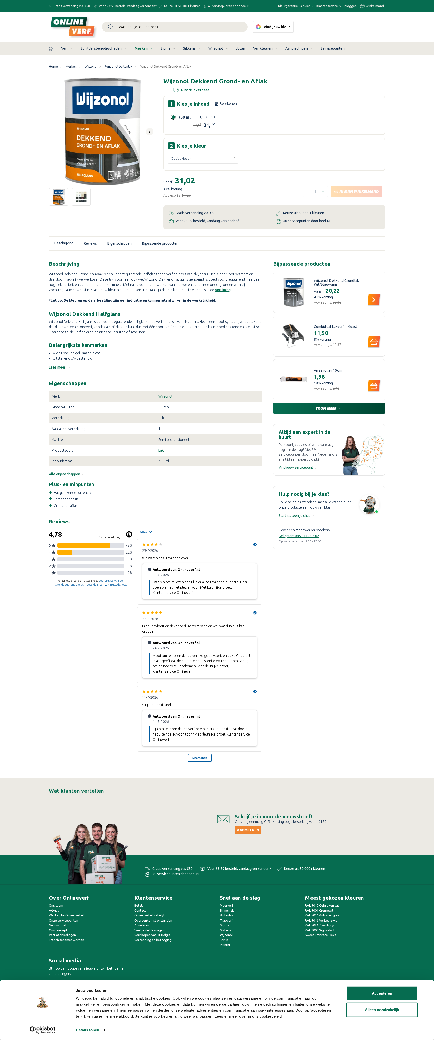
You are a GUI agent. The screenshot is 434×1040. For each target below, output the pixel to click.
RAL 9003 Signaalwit (320, 930)
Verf (64, 48)
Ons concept (58, 930)
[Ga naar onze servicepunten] (363, 455)
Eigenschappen (119, 243)
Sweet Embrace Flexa (320, 935)
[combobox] (175, 27)
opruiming (223, 290)
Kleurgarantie (288, 6)
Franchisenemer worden (66, 940)
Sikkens (189, 48)
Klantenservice (327, 6)
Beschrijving (63, 243)
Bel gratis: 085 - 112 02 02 (299, 536)
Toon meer (326, 408)
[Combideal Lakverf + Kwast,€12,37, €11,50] (293, 336)
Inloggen (350, 6)
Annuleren (141, 925)
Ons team (56, 905)
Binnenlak (227, 910)
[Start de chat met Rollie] (369, 505)
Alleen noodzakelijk (382, 1009)
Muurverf (226, 905)
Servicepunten (333, 48)
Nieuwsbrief (58, 925)
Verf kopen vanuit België (152, 935)
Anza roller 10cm (328, 370)
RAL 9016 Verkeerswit (321, 920)
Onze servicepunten (63, 920)
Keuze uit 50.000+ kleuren (182, 6)
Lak (161, 450)
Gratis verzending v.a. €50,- (72, 6)
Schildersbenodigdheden (101, 48)
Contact (140, 910)
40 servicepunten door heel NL (229, 6)
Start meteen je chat (295, 516)
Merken (141, 48)
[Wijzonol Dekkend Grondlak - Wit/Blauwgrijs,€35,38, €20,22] (293, 292)
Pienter (225, 944)
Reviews (90, 243)
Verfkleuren (263, 48)
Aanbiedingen (296, 48)
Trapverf (226, 920)
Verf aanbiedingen (62, 935)
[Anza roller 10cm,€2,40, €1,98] (293, 379)
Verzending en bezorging (153, 940)
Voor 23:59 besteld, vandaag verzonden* (127, 6)
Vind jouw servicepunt (296, 467)
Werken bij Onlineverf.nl (66, 915)
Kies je (207, 104)
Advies (305, 6)
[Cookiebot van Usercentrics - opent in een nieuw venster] (43, 1030)
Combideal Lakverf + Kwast (335, 327)
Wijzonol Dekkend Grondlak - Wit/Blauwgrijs (337, 282)
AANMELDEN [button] (248, 830)
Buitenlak (226, 915)
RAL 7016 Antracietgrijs (322, 915)
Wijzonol (215, 48)
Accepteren (382, 993)
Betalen (139, 905)
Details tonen (87, 1030)
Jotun (240, 48)
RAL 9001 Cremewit (319, 910)
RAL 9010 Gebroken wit (322, 905)
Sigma (166, 48)
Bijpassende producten (160, 243)
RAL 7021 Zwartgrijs (320, 925)
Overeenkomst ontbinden (153, 920)
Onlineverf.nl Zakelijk (149, 915)
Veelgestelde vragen (149, 930)
